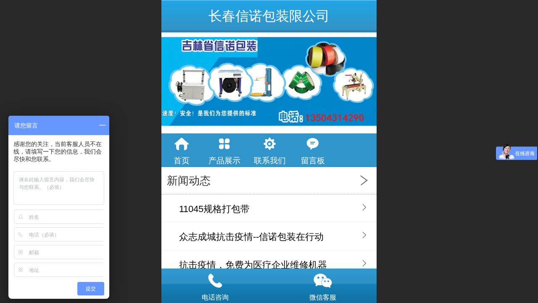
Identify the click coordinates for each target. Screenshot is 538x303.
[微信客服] (323, 281)
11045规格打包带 (214, 209)
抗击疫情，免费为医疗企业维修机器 (253, 265)
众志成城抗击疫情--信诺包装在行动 (251, 236)
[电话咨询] (215, 281)
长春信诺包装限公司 (269, 16)
